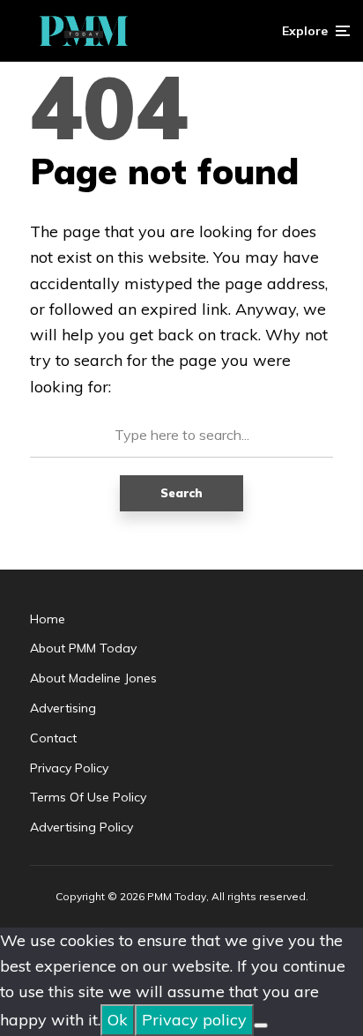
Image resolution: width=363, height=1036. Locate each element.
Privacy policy (194, 1020)
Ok (117, 1020)
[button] (316, 31)
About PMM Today (83, 648)
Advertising (63, 708)
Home (47, 619)
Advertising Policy (81, 827)
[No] (261, 1025)
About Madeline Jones (93, 678)
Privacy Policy (69, 768)
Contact (53, 738)
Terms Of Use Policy (88, 797)
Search (181, 493)
